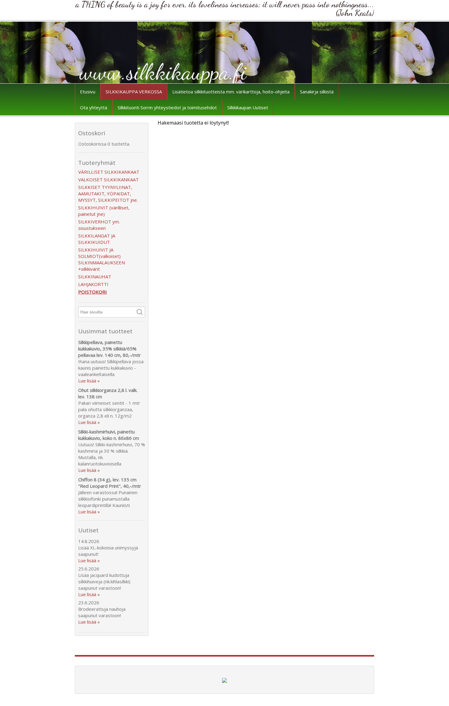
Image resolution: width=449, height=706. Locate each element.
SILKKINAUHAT (94, 276)
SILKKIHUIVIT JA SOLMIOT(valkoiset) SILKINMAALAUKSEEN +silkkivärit (101, 259)
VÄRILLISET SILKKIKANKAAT (108, 172)
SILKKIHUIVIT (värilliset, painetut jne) (104, 211)
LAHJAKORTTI (93, 284)
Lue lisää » (89, 381)
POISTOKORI (92, 292)
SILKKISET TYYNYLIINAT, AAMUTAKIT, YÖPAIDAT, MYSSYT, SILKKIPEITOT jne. (108, 193)
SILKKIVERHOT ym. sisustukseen (99, 225)
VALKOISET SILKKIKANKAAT (108, 179)
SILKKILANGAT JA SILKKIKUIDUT (96, 239)
